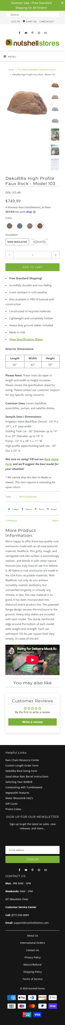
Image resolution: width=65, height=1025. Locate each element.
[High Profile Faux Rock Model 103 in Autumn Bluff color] (27, 102)
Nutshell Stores (36, 988)
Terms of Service (33, 979)
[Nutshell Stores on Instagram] (39, 33)
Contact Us (32, 950)
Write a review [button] (32, 722)
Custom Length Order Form (21, 765)
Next (55, 520)
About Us (32, 935)
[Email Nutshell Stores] (45, 33)
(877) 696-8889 (20, 915)
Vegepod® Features (17, 792)
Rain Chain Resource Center (22, 760)
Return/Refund (32, 964)
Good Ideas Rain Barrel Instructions (26, 776)
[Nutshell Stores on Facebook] (19, 33)
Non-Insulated (17, 241)
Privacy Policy (33, 957)
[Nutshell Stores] (32, 43)
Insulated (39, 241)
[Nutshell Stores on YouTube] (26, 33)
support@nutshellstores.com (31, 922)
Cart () (31, 21)
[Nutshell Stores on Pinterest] (32, 33)
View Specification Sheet (26, 339)
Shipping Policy (32, 971)
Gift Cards (11, 803)
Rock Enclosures (28, 496)
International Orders (32, 942)
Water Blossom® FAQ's (19, 798)
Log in (15, 21)
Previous (12, 520)
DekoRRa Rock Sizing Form (21, 771)
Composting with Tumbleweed (23, 787)
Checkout (46, 21)
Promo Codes (13, 809)
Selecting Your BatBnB (18, 782)
